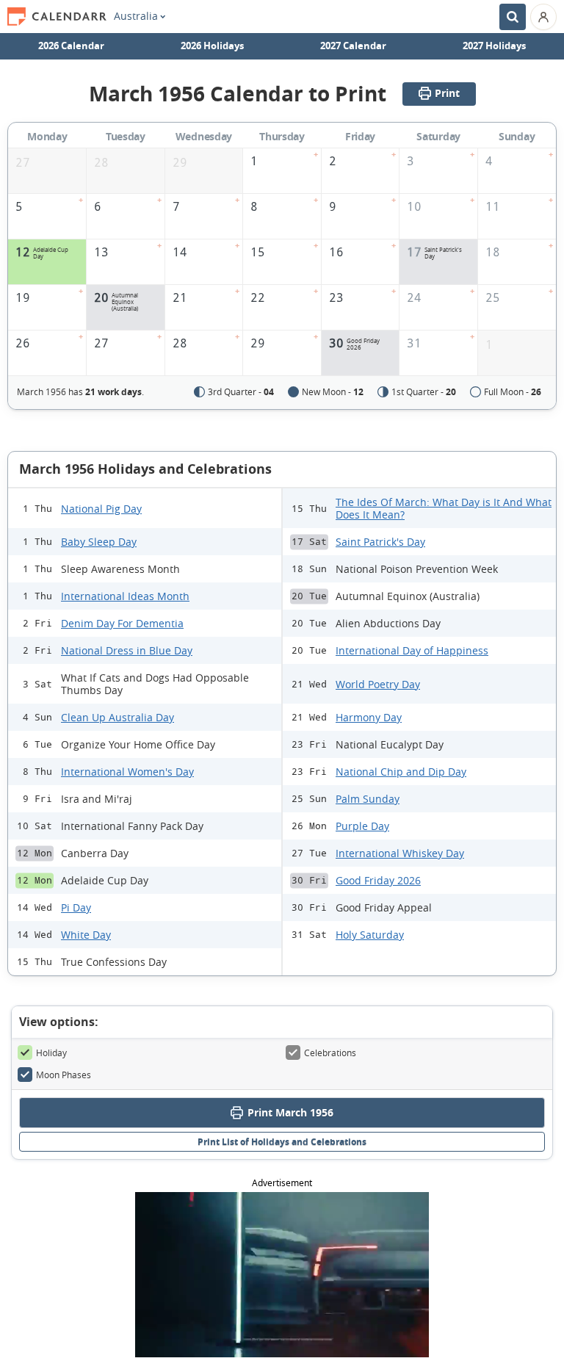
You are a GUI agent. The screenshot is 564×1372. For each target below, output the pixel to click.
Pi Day (76, 907)
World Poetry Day (378, 684)
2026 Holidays (212, 45)
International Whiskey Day (400, 853)
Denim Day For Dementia (122, 623)
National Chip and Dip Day (401, 772)
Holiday (51, 1052)
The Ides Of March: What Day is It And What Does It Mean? (444, 508)
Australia (136, 16)
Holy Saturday (370, 935)
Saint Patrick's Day (380, 542)
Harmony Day (369, 717)
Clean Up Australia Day (117, 717)
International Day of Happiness (412, 650)
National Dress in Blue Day (126, 650)
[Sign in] (543, 17)
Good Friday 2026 (378, 880)
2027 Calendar (353, 45)
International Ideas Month (125, 596)
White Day (86, 935)
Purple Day (362, 826)
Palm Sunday (368, 799)
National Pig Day (101, 509)
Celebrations (330, 1052)
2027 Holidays (494, 45)
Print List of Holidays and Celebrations (282, 1141)
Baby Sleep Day (99, 542)
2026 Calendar (71, 45)
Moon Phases (63, 1074)
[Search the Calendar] (512, 17)
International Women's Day (127, 772)
